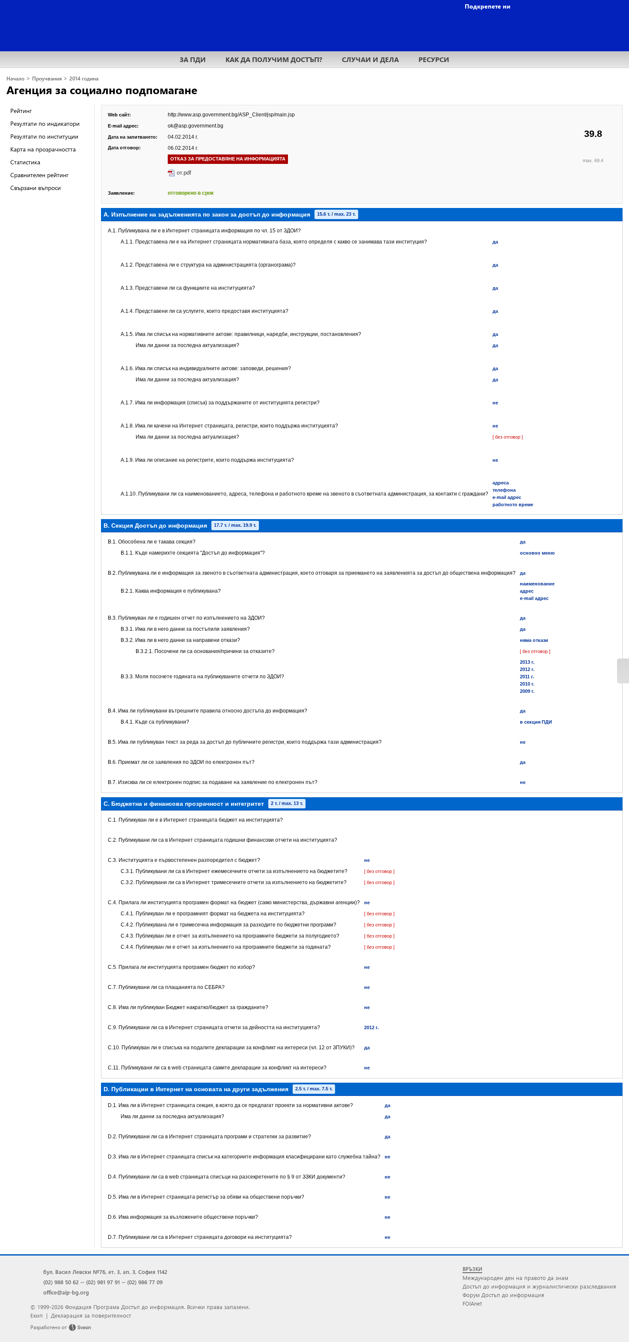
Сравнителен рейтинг (39, 175)
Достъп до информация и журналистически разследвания (539, 1286)
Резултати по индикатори (45, 123)
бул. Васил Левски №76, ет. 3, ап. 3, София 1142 (105, 1271)
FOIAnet (472, 1303)
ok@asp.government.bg (195, 126)
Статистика (25, 162)
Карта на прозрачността (43, 149)
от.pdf (184, 172)
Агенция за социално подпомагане (101, 89)
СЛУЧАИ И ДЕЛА (370, 59)
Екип (36, 1315)
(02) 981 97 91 (103, 1282)
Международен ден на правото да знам (515, 1277)
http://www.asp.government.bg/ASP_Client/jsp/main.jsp (231, 115)
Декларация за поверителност (91, 1315)
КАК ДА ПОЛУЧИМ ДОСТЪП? (273, 59)
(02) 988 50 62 (61, 1282)
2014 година (83, 78)
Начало (15, 78)
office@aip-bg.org (66, 1292)
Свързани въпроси (35, 188)
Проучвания (47, 78)
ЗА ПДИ (193, 59)
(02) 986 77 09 (145, 1282)
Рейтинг (21, 111)
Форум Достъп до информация (503, 1294)
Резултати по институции (44, 136)
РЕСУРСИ (433, 59)
